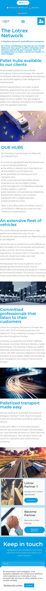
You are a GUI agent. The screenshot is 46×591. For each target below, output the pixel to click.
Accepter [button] (29, 585)
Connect (31, 500)
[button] (23, 21)
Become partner (34, 530)
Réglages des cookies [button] (13, 585)
